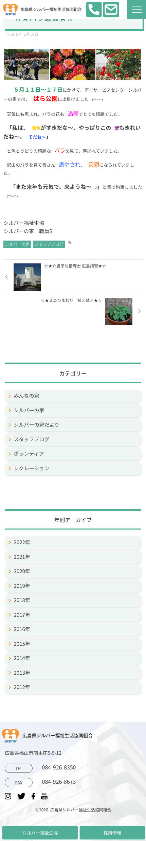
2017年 (22, 614)
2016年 (22, 629)
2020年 (22, 571)
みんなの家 (26, 395)
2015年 (22, 643)
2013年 (22, 672)
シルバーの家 (17, 244)
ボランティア (29, 453)
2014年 (22, 658)
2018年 (22, 600)
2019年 (22, 586)
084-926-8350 (45, 767)
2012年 (22, 687)
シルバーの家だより (37, 424)
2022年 (22, 542)
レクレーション (32, 468)
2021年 (22, 557)
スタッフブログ (49, 244)
